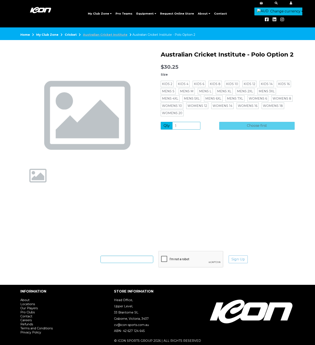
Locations (27, 304)
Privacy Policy (30, 332)
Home (25, 35)
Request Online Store (177, 13)
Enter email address (83, 259)
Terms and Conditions (36, 328)
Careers (26, 320)
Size (164, 74)
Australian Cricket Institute (105, 35)
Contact (220, 13)
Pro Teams (124, 13)
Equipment (145, 13)
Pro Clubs (27, 312)
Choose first (257, 126)
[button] (32, 130)
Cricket (71, 35)
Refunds (26, 324)
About (203, 13)
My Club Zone (99, 13)
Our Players (29, 308)
